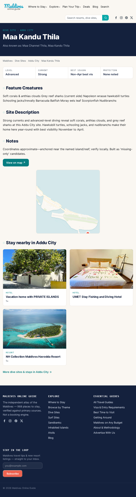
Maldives (8, 60)
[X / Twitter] (131, 17)
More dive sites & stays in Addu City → (27, 372)
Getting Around (103, 417)
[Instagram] (121, 17)
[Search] (105, 18)
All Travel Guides (103, 402)
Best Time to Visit (104, 412)
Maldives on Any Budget (108, 422)
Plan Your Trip (71, 6)
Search (105, 6)
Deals (86, 6)
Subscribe (13, 473)
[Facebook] (116, 17)
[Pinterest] (126, 17)
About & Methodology (107, 427)
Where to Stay (37, 6)
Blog (95, 6)
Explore (54, 6)
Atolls (51, 432)
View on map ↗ (16, 162)
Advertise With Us (104, 432)
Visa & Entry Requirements (109, 407)
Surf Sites (54, 417)
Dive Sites (20, 60)
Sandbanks (54, 422)
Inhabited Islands (58, 427)
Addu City (33, 60)
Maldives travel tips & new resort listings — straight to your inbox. (21, 457)
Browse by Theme (59, 407)
